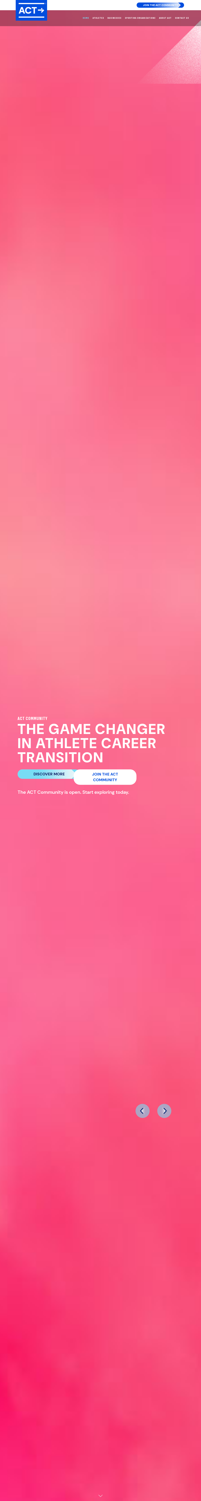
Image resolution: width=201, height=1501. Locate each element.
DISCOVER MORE (49, 774)
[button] (142, 1111)
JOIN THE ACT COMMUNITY (105, 777)
